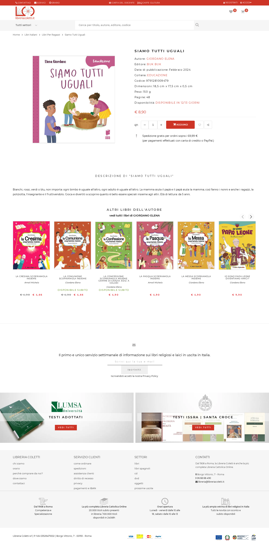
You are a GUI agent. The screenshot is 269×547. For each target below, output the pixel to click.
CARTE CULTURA (151, 3)
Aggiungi (182, 124)
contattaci (19, 483)
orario (56, 3)
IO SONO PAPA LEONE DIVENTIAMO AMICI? (237, 277)
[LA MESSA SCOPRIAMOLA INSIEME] (196, 246)
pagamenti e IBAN (85, 488)
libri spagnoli (142, 468)
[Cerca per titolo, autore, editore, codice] (223, 24)
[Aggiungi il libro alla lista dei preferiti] (200, 125)
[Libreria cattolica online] (25, 13)
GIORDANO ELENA (146, 215)
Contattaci (24, 3)
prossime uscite (143, 488)
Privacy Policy (150, 376)
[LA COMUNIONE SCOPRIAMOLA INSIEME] (72, 246)
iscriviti (134, 369)
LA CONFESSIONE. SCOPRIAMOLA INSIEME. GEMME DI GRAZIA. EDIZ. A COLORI (113, 279)
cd (135, 473)
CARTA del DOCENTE (122, 3)
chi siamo (18, 463)
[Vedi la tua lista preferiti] (231, 12)
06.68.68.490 (204, 478)
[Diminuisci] (144, 125)
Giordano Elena (72, 282)
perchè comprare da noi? (28, 473)
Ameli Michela (31, 282)
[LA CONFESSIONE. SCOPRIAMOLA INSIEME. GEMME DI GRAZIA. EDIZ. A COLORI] (114, 246)
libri (136, 463)
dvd (136, 478)
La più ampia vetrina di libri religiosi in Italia (225, 506)
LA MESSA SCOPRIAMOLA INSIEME (196, 277)
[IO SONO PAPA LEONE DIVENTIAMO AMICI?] (237, 246)
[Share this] (208, 125)
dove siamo (20, 478)
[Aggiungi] (161, 125)
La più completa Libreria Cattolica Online (104, 506)
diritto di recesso (83, 478)
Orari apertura (165, 506)
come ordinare (82, 463)
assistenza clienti (84, 473)
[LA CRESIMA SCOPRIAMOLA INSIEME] (31, 246)
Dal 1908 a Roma (43, 506)
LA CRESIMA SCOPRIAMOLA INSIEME (32, 277)
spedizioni (80, 468)
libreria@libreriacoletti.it (211, 481)
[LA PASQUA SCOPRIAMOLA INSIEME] (155, 246)
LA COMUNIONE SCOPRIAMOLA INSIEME (73, 277)
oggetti (138, 483)
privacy (78, 483)
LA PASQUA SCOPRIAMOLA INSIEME (155, 277)
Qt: (136, 125)
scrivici (41, 3)
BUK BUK (154, 64)
